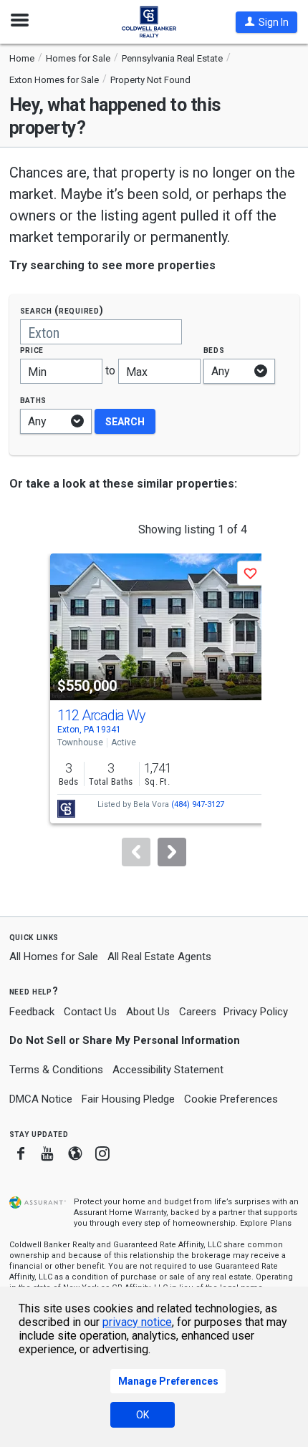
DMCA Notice (40, 1099)
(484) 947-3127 (197, 804)
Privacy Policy (255, 1011)
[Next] (172, 852)
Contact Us (90, 1011)
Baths (33, 400)
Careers (197, 1011)
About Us (148, 1011)
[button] (266, 22)
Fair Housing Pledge (128, 1099)
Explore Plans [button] (266, 1223)
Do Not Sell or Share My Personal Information (124, 1040)
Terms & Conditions (56, 1069)
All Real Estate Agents (159, 956)
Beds (214, 349)
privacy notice (137, 1322)
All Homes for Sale (53, 956)
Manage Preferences (168, 1381)
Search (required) (62, 310)
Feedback (31, 1012)
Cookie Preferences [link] (231, 1099)
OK (142, 1415)
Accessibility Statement (167, 1069)
